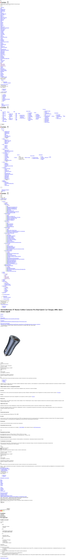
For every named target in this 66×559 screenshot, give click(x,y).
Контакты (2, 489)
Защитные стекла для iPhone (5, 324)
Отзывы (1, 488)
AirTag (15, 321)
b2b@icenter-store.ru (37, 427)
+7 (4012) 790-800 (4, 91)
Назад (7, 202)
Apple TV (18, 321)
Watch (8, 229)
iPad (7, 222)
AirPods (1, 483)
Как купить (7, 283)
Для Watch (8, 321)
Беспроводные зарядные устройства (34, 324)
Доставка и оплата (3, 493)
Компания (6, 287)
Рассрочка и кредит (3, 494)
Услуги (6, 274)
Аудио (8, 245)
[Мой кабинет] (0, 188)
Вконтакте (4, 89)
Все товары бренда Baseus (5, 468)
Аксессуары (9, 234)
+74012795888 (21, 427)
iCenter (1, 485)
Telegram (4, 307)
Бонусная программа (4, 492)
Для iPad (4, 321)
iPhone (8, 215)
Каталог (6, 203)
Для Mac (1, 321)
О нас (1, 487)
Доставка (4, 381)
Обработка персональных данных (6, 495)
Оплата (3, 380)
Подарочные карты (23, 321)
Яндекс (14, 318)
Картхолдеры (12, 324)
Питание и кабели (18, 324)
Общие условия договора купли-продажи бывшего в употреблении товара (13, 496)
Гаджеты (8, 252)
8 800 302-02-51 (3, 558)
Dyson (1, 484)
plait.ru (7, 558)
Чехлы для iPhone (24, 324)
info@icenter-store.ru (4, 84)
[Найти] (1, 6)
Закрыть (8, 508)
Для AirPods (12, 321)
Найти (2, 502)
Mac (7, 206)
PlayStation (8, 267)
